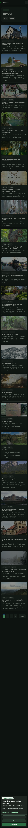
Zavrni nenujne (14, 817)
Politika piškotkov (5, 812)
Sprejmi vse (14, 824)
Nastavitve (14, 820)
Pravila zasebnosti (14, 812)
